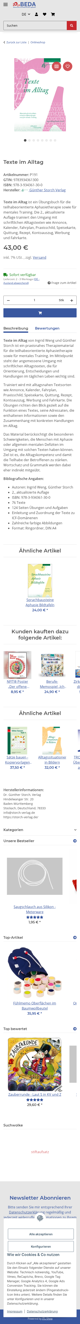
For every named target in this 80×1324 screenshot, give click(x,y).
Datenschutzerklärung (42, 1311)
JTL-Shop (47, 1318)
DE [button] (24, 14)
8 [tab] (55, 140)
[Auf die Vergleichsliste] (56, 66)
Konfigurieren (41, 1246)
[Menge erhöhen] (71, 300)
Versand (39, 257)
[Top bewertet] (75, 1029)
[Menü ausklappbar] (5, 2)
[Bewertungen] (34, 917)
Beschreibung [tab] (15, 328)
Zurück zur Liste (16, 42)
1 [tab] (25, 140)
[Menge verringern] (8, 300)
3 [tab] (33, 140)
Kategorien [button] (13, 830)
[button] (36, 14)
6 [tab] (46, 140)
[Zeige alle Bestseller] (75, 841)
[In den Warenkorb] (6, 56)
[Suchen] (72, 25)
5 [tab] (42, 140)
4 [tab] (38, 140)
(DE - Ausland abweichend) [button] (21, 281)
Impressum (14, 1311)
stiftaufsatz (40, 1152)
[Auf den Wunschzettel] (67, 66)
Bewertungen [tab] (47, 328)
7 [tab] (50, 140)
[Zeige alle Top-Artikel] (75, 938)
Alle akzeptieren (41, 1234)
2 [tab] (29, 140)
